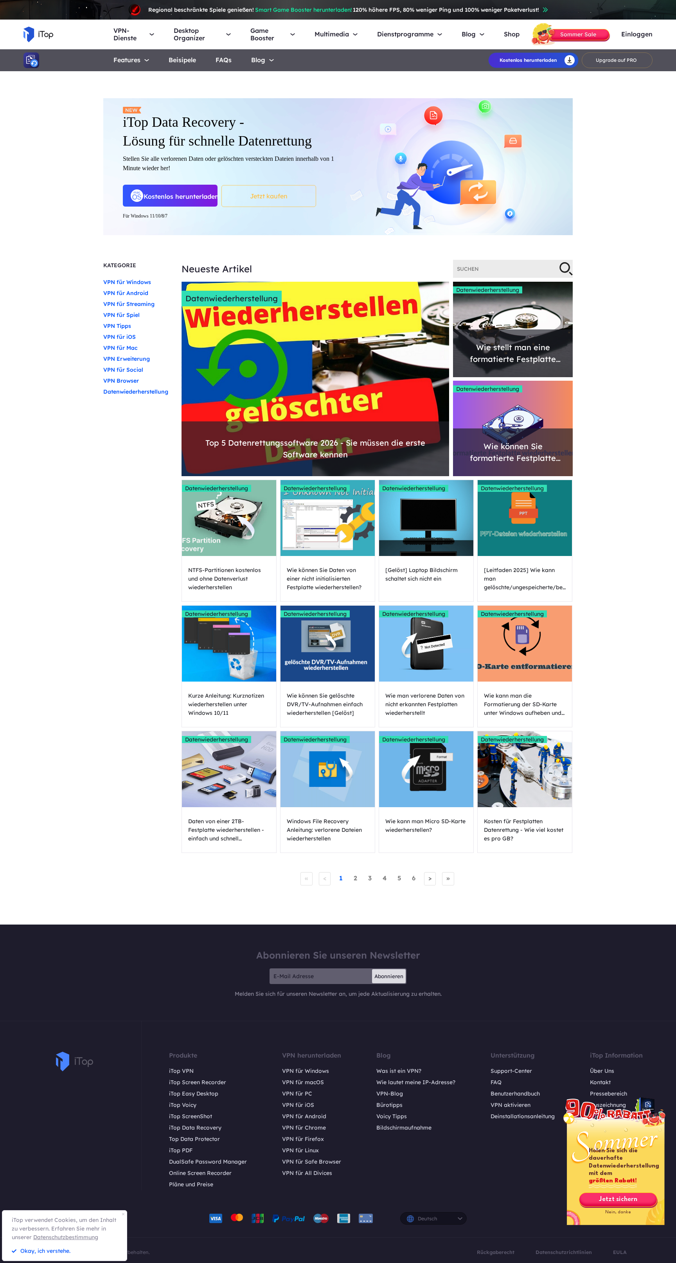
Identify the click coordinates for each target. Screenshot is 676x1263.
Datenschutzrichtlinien (564, 1252)
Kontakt (600, 1082)
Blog (258, 60)
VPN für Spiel (121, 314)
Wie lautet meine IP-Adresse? (415, 1082)
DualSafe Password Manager (208, 1161)
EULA (620, 1252)
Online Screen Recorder (200, 1173)
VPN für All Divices (307, 1173)
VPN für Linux (300, 1150)
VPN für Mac (120, 347)
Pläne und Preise (191, 1184)
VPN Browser (121, 380)
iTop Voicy (182, 1104)
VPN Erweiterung (126, 358)
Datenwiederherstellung (135, 391)
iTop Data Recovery (195, 1127)
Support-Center (511, 1070)
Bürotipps (389, 1104)
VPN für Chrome (304, 1127)
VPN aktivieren (510, 1104)
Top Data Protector (194, 1138)
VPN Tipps (117, 325)
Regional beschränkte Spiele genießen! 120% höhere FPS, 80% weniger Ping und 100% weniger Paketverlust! (343, 9)
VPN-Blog (389, 1093)
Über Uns (602, 1070)
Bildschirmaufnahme (403, 1127)
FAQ (496, 1082)
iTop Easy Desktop (193, 1093)
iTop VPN (181, 1070)
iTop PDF (180, 1150)
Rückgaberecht (495, 1252)
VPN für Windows (127, 282)
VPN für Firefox (303, 1138)
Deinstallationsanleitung (523, 1116)
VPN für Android (125, 293)
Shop (512, 34)
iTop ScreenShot (190, 1116)
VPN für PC (297, 1093)
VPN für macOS (303, 1082)
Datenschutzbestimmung (65, 1237)
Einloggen (637, 34)
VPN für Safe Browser (311, 1161)
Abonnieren (388, 976)
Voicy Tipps (391, 1116)
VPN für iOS (119, 336)
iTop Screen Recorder (197, 1082)
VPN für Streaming (129, 304)
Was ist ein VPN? (398, 1070)
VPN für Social (123, 369)
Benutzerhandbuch (515, 1093)
